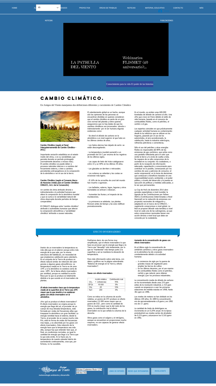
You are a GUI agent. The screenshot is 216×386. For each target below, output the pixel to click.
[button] (108, 8)
